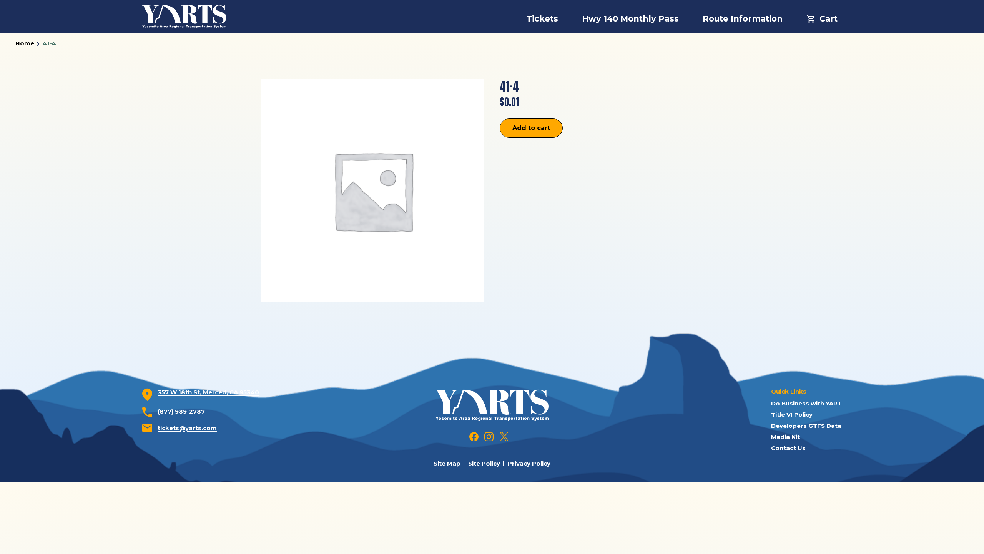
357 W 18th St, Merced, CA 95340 (208, 392)
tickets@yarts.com (187, 428)
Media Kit (785, 437)
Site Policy (484, 463)
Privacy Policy (529, 463)
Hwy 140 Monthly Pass (630, 18)
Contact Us (788, 448)
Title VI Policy (792, 414)
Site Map (447, 463)
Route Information (743, 18)
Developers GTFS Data (806, 425)
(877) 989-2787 (181, 411)
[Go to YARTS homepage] (492, 404)
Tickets (542, 18)
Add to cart (531, 128)
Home (24, 43)
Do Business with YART (806, 403)
